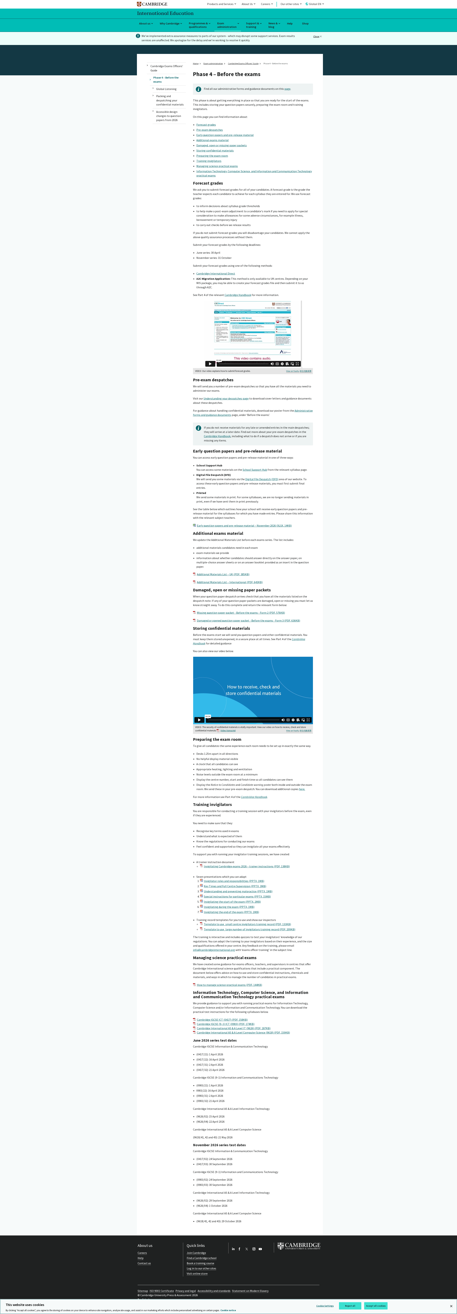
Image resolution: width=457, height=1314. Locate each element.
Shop (305, 23)
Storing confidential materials (215, 150)
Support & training (252, 25)
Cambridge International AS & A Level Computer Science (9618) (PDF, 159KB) (243, 1032)
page (287, 89)
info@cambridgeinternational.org (214, 950)
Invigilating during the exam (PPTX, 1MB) (229, 907)
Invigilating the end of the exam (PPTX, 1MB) (231, 912)
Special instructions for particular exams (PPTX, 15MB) (237, 896)
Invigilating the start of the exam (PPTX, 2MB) (232, 901)
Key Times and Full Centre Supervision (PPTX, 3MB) (235, 886)
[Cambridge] (152, 5)
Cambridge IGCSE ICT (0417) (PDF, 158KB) (222, 1019)
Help (290, 23)
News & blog (273, 25)
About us (144, 23)
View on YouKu (292, 371)
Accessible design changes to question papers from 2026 (168, 116)
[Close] (451, 1306)
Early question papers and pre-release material (225, 135)
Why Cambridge (169, 23)
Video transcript (228, 730)
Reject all (350, 1305)
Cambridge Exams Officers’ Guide (166, 68)
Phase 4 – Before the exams (166, 79)
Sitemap (143, 1291)
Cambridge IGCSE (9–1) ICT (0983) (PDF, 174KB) (225, 1024)
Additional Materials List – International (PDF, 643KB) (230, 582)
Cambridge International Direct (215, 273)
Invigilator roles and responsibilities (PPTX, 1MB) (234, 881)
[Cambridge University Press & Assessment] (299, 1250)
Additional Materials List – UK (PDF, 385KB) (223, 574)
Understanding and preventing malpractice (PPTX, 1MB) (238, 891)
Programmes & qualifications (198, 25)
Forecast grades (206, 124)
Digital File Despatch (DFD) (261, 479)
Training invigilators (208, 161)
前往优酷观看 (306, 371)
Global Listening (166, 89)
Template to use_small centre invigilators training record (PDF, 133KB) (247, 924)
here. (302, 789)
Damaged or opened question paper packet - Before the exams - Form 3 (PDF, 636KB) (248, 620)
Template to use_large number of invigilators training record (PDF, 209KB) (249, 929)
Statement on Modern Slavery (250, 1291)
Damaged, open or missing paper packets (221, 145)
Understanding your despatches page (226, 398)
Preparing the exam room (212, 155)
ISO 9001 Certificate (162, 1291)
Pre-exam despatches (209, 130)
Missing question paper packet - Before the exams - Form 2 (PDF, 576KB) (241, 612)
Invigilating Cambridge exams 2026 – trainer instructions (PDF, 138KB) (247, 866)
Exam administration (227, 25)
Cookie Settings (325, 1305)
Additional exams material (212, 140)
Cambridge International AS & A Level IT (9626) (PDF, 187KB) (233, 1028)
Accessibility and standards (214, 1291)
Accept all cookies (376, 1305)
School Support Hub (255, 469)
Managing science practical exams (217, 166)
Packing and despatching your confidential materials (170, 100)
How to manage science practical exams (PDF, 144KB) (229, 985)
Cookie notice (228, 1310)
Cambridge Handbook (238, 295)
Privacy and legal (185, 1291)
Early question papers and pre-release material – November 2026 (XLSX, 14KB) (244, 525)
